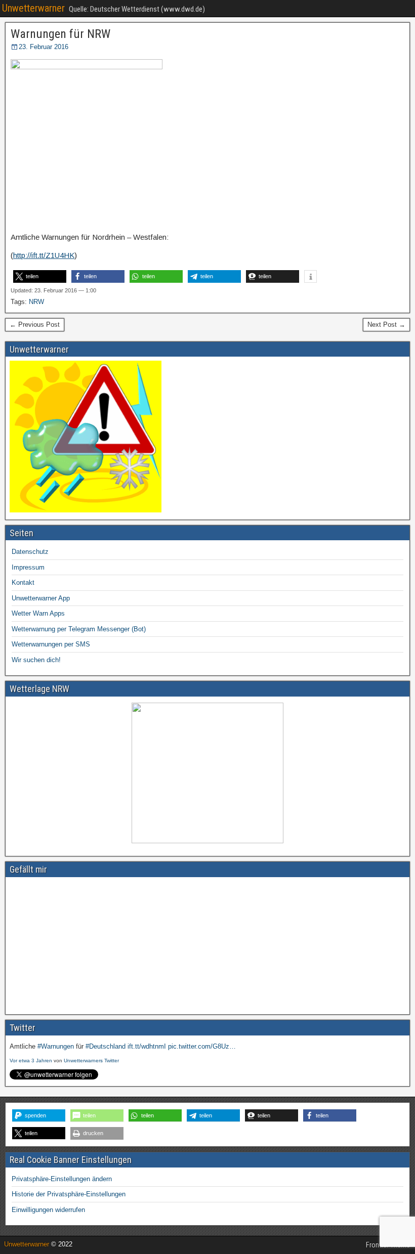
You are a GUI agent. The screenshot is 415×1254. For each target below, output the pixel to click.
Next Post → (386, 324)
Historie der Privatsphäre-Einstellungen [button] (69, 1194)
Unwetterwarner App (41, 598)
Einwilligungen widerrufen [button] (48, 1210)
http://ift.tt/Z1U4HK (43, 255)
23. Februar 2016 (43, 47)
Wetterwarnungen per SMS (51, 644)
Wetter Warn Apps (38, 613)
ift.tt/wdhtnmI (147, 1046)
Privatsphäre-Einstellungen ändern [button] (62, 1179)
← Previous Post (35, 324)
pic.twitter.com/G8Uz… (202, 1046)
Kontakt (23, 582)
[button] (39, 276)
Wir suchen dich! (36, 660)
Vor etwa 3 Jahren (31, 1060)
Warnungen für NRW (60, 34)
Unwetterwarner (33, 8)
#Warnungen (55, 1046)
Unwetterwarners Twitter (91, 1060)
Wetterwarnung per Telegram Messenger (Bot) (79, 629)
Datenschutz (30, 551)
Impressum (28, 567)
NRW (36, 302)
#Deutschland (106, 1046)
